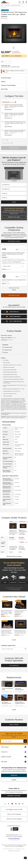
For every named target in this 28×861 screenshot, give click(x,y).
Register (14, 775)
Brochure (6, 352)
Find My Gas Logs (14, 217)
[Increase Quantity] (9, 61)
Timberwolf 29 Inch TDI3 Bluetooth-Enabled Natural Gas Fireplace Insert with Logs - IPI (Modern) (20, 632)
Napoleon (10, 335)
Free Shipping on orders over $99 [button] (14, 809)
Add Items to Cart (14, 295)
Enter (14, 202)
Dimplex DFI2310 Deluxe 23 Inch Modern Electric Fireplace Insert (21, 612)
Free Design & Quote (14, 241)
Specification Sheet (8, 347)
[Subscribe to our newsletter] (25, 741)
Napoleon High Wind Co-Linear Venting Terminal (14, 279)
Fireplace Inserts (7, 5)
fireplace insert (18, 261)
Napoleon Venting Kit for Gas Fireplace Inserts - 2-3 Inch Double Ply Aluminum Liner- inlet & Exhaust (13, 254)
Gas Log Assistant (16, 589)
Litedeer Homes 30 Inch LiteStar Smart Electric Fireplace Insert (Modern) (6, 632)
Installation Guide (8, 349)
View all (14, 639)
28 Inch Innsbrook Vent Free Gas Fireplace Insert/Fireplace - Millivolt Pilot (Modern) (23, 532)
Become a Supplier (14, 795)
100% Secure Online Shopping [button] (14, 819)
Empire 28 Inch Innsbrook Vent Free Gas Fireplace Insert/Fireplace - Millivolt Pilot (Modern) (6, 612)
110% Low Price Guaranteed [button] (14, 814)
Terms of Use (10, 850)
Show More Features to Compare (14, 556)
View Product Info (8, 109)
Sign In (14, 779)
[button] (14, 316)
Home (2, 5)
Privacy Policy (17, 850)
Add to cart (14, 147)
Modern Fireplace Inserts (16, 5)
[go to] (7, 604)
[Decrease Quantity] (6, 61)
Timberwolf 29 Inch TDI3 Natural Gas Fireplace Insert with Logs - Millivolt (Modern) (13, 532)
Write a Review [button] (4, 18)
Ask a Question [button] (14, 665)
